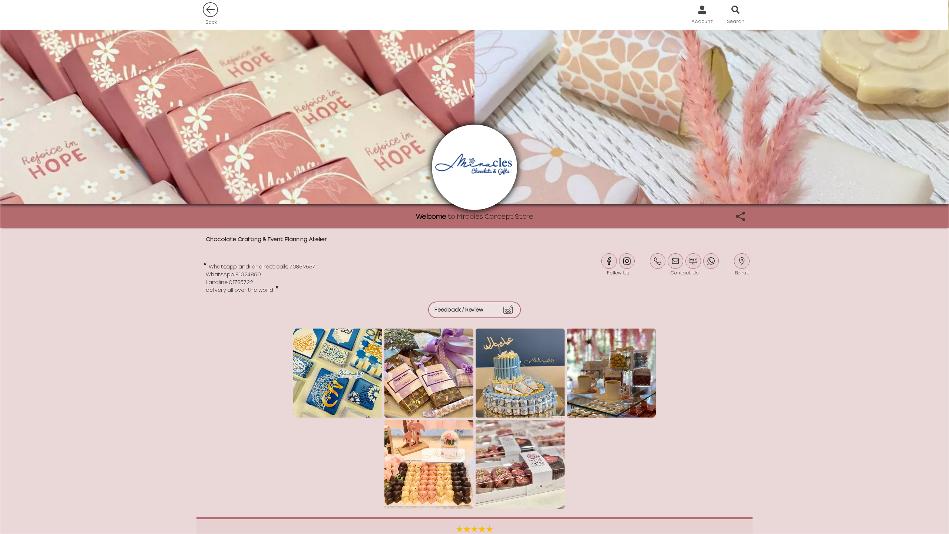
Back (211, 22)
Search (735, 21)
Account (702, 21)
